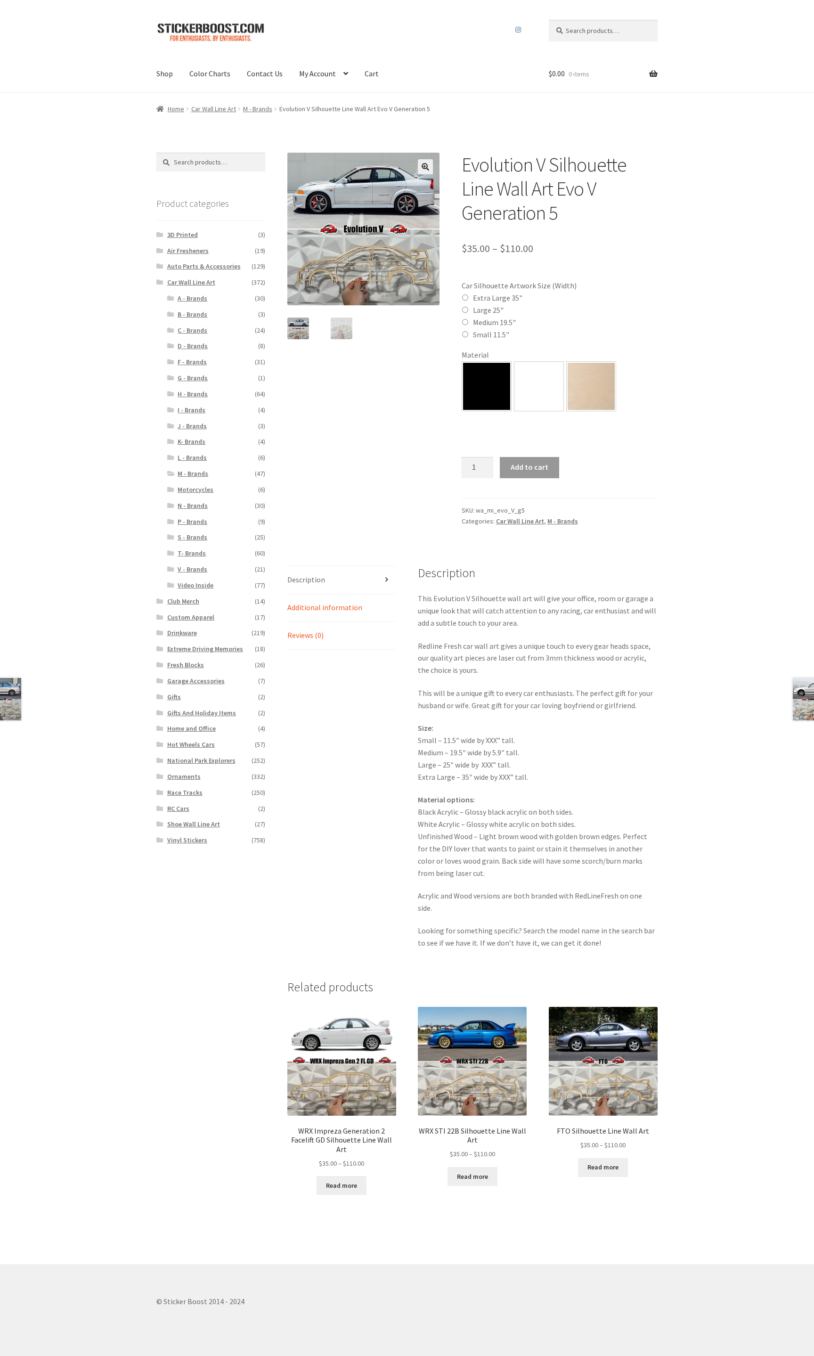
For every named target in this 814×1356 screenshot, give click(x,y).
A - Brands (192, 298)
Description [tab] (306, 579)
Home (176, 109)
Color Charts (209, 73)
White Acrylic (538, 386)
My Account (317, 73)
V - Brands (192, 569)
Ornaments (184, 776)
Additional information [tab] (324, 607)
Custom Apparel (190, 617)
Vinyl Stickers (187, 840)
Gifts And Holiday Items (201, 713)
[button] (425, 166)
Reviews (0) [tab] (305, 635)
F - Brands (192, 362)
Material (475, 354)
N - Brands (193, 505)
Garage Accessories (196, 681)
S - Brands (192, 537)
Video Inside (195, 585)
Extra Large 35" (497, 297)
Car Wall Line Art (213, 109)
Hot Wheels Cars (191, 744)
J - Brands (192, 426)
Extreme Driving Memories (205, 649)
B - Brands (192, 314)
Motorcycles (195, 489)
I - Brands (191, 410)
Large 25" (488, 310)
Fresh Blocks (185, 665)
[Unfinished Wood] (591, 386)
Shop (164, 73)
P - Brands (192, 521)
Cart (372, 73)
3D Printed (182, 234)
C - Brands (192, 330)
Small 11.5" (491, 334)
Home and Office (191, 728)
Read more (341, 1185)
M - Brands (257, 109)
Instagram (518, 30)
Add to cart (529, 467)
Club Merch (183, 601)
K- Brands (191, 441)
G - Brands (193, 378)
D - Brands (193, 346)
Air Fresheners (188, 250)
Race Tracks (185, 792)
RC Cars (178, 808)
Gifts (174, 697)
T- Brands (192, 553)
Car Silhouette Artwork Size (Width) (519, 285)
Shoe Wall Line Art (193, 824)
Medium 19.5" (494, 322)
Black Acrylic (486, 386)
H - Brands (193, 394)
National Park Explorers (201, 760)
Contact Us (265, 73)
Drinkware (182, 633)
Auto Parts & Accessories (204, 266)
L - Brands (192, 457)
